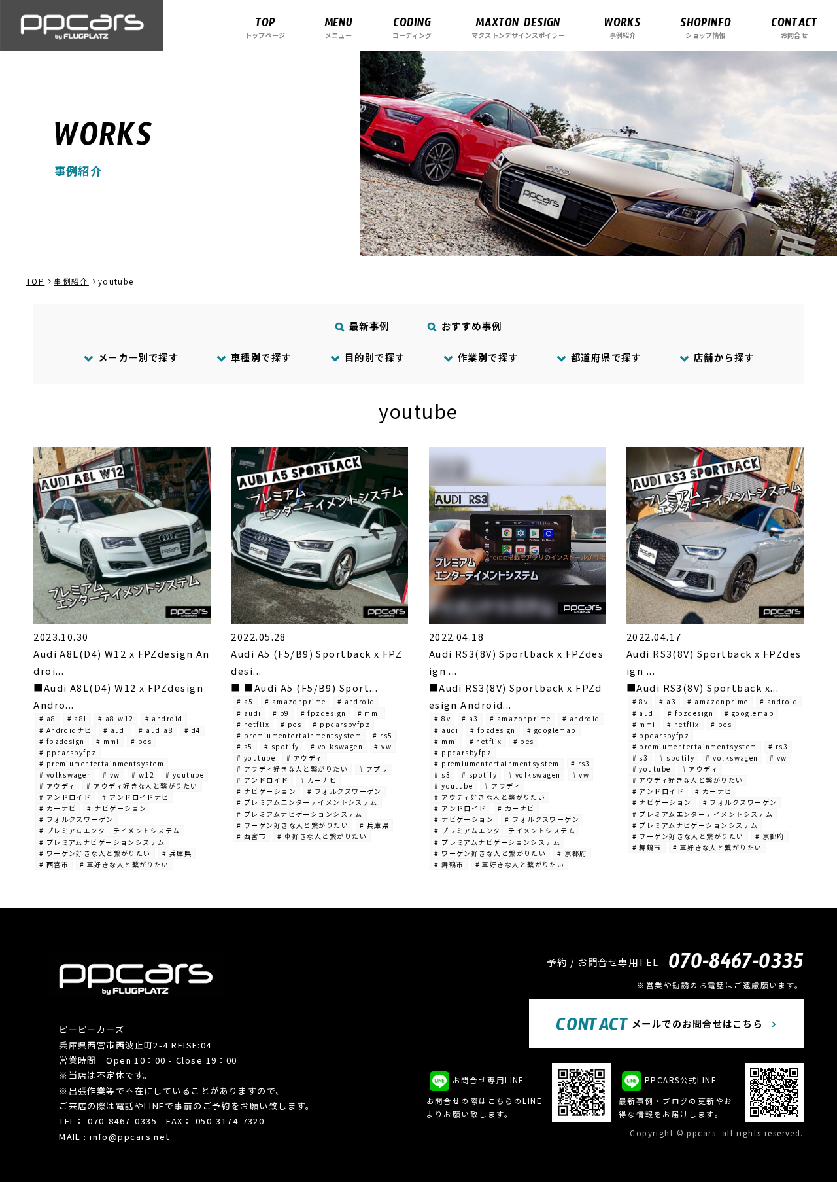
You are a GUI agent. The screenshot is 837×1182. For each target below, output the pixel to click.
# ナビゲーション (116, 808)
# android (164, 718)
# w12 (142, 774)
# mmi (108, 741)
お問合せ (794, 27)
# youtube (184, 774)
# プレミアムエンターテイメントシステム (109, 830)
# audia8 (156, 730)
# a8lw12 (116, 718)
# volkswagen (65, 774)
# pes (141, 741)
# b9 (281, 713)
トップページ (265, 27)
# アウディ (57, 786)
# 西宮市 (54, 864)
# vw (111, 774)
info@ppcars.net (130, 1136)
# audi (115, 730)
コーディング (412, 27)
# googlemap (552, 730)
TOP (35, 281)
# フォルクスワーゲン (76, 819)
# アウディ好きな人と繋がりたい (141, 786)
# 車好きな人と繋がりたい (124, 864)
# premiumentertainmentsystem (101, 763)
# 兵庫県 (177, 853)
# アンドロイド (65, 797)
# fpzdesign (62, 741)
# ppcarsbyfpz (68, 752)
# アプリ (373, 769)
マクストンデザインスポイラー (518, 27)
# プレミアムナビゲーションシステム (102, 842)
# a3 (470, 718)
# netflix (253, 724)
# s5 (245, 746)
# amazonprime (295, 701)
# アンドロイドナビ (135, 797)
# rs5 (382, 735)
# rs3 (580, 763)
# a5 (245, 701)
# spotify (281, 746)
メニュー (338, 27)
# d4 (192, 730)
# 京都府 (572, 853)
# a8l (77, 718)
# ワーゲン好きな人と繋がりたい (95, 853)
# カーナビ (58, 808)
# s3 (442, 774)
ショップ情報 (705, 27)
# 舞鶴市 (449, 864)
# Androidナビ (65, 730)
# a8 (47, 718)
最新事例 (368, 325)
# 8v (442, 718)
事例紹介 (622, 27)
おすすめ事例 (470, 325)
